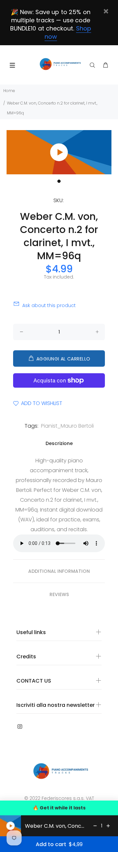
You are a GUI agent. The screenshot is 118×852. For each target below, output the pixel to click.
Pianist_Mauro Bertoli (67, 426)
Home (9, 90)
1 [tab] (59, 181)
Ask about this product (49, 305)
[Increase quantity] (108, 826)
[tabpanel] (59, 152)
